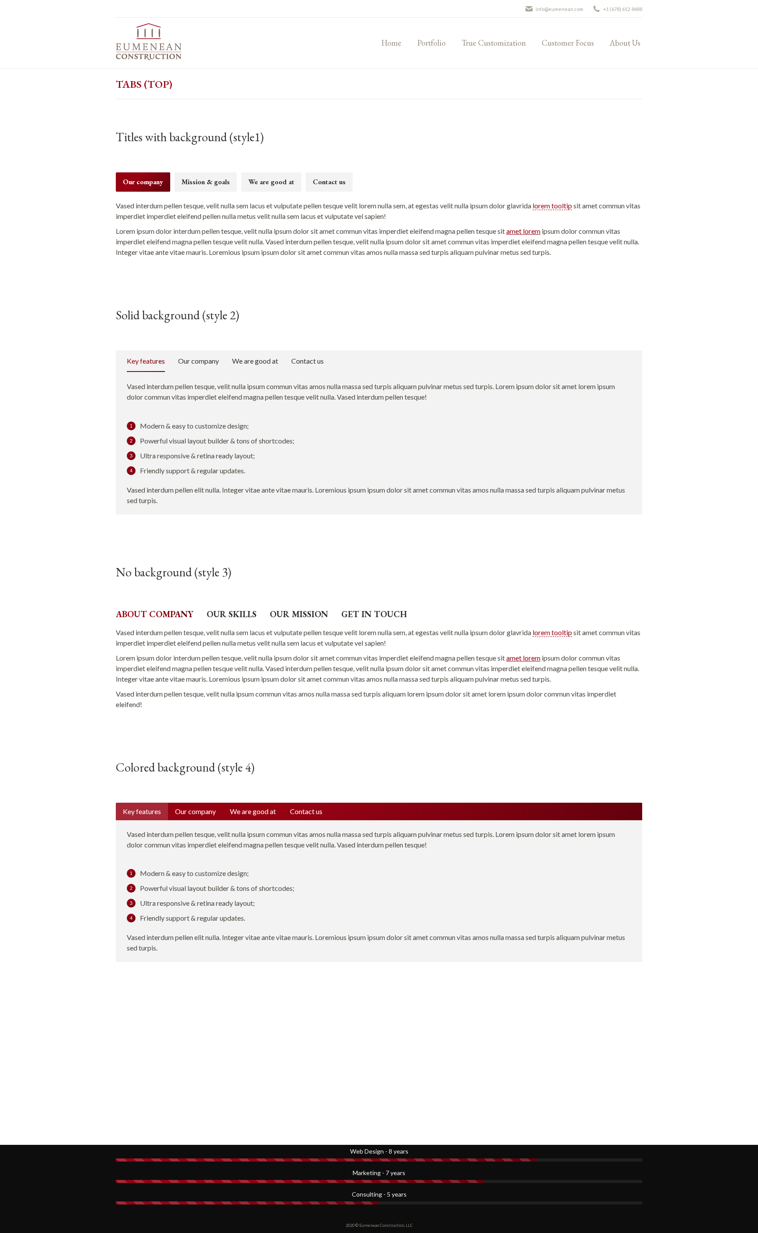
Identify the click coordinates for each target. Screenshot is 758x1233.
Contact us (329, 181)
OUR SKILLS (232, 614)
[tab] (143, 182)
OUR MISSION (299, 614)
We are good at (271, 181)
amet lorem (523, 231)
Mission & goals (206, 181)
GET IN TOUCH (374, 614)
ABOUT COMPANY (154, 614)
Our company (143, 181)
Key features (146, 361)
